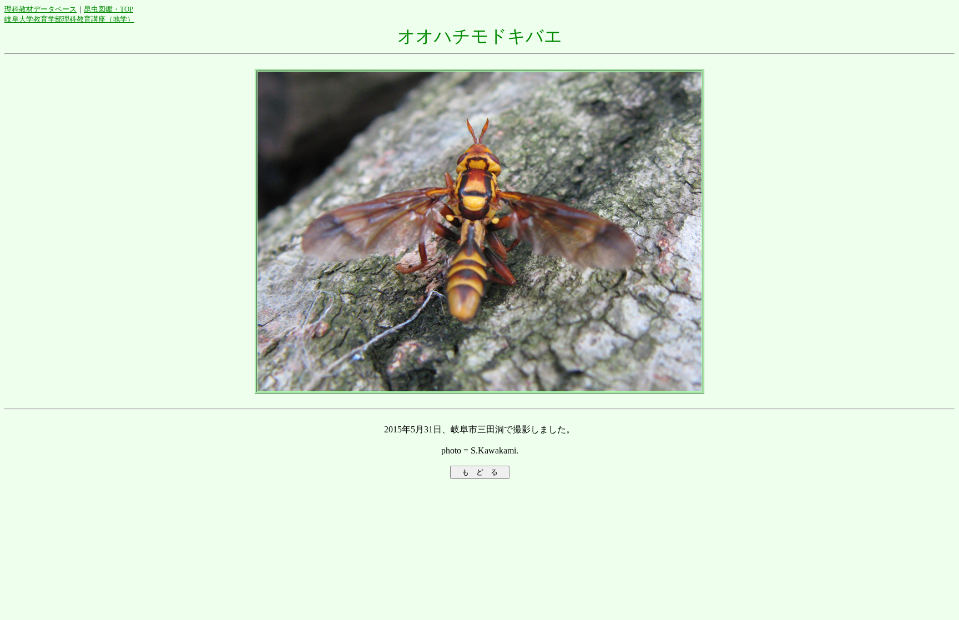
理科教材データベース (40, 9)
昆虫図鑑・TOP (108, 9)
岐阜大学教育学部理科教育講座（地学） (69, 19)
